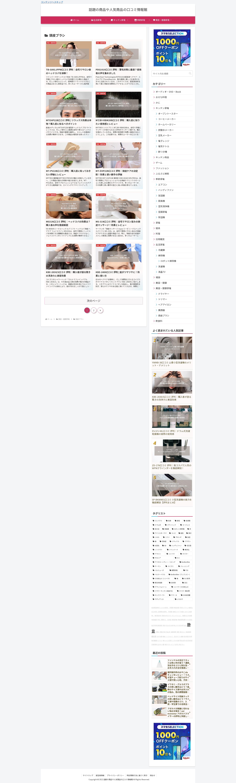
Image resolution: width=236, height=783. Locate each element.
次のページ (93, 301)
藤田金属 (176, 607)
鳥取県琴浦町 (182, 620)
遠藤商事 (173, 632)
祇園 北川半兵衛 (187, 615)
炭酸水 (157, 632)
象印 (164, 625)
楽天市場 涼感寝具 (156, 625)
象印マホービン (169, 644)
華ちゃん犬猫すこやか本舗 (171, 640)
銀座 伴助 (163, 632)
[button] (190, 73)
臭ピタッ (181, 644)
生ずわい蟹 (160, 644)
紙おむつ (182, 632)
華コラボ (176, 625)
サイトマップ (88, 775)
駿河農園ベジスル (156, 640)
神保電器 (154, 620)
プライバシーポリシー (115, 775)
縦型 (178, 632)
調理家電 (174, 620)
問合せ (152, 775)
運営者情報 (100, 775)
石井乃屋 (159, 636)
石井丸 (177, 644)
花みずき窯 (169, 625)
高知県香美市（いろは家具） (160, 607)
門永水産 (182, 640)
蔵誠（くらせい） (168, 636)
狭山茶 (168, 632)
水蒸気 (190, 620)
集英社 (191, 607)
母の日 (153, 636)
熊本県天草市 (188, 636)
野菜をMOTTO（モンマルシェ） (172, 615)
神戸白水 (184, 625)
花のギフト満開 (178, 636)
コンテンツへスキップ (52, 2)
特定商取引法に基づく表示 (137, 775)
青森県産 (188, 632)
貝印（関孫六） (162, 620)
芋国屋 (170, 612)
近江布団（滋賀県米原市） (159, 612)
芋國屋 (172, 607)
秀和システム (184, 607)
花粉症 (169, 620)
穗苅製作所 (158, 615)
